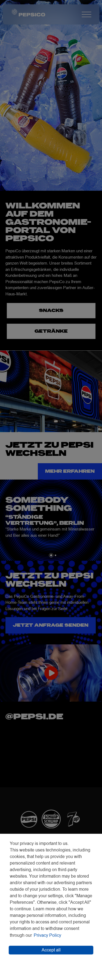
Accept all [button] (51, 950)
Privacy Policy (47, 935)
